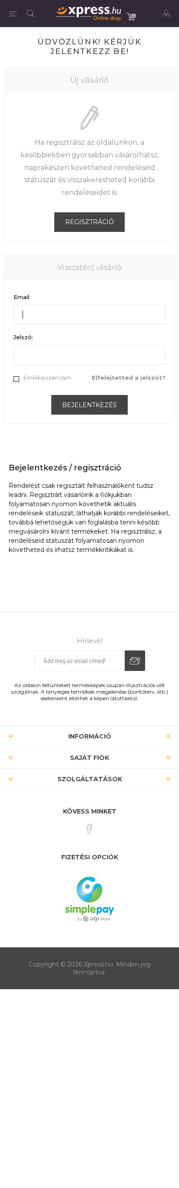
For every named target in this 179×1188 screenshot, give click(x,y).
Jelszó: (23, 337)
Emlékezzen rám (47, 377)
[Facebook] (89, 829)
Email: (21, 296)
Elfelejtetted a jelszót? (129, 377)
